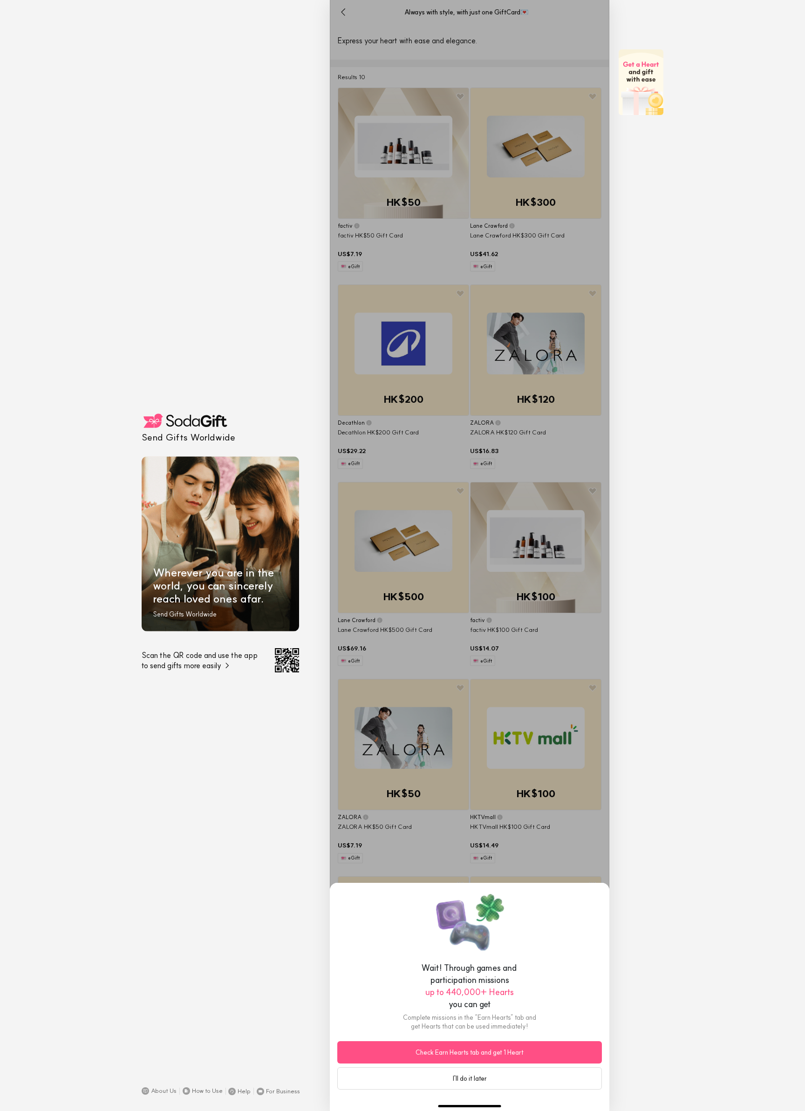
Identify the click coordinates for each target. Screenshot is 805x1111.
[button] (159, 1091)
